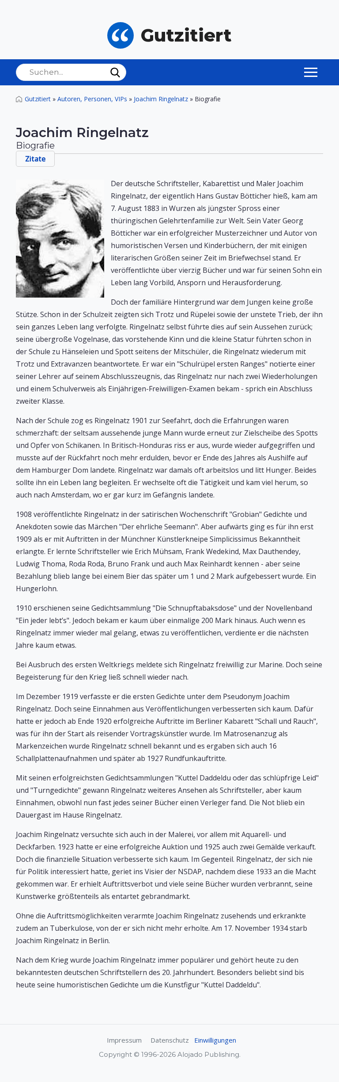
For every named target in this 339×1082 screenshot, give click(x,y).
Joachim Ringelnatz (161, 99)
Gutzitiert (38, 99)
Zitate (35, 159)
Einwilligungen (215, 1040)
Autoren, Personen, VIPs (92, 99)
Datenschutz (170, 1040)
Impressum (124, 1040)
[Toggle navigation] (310, 72)
